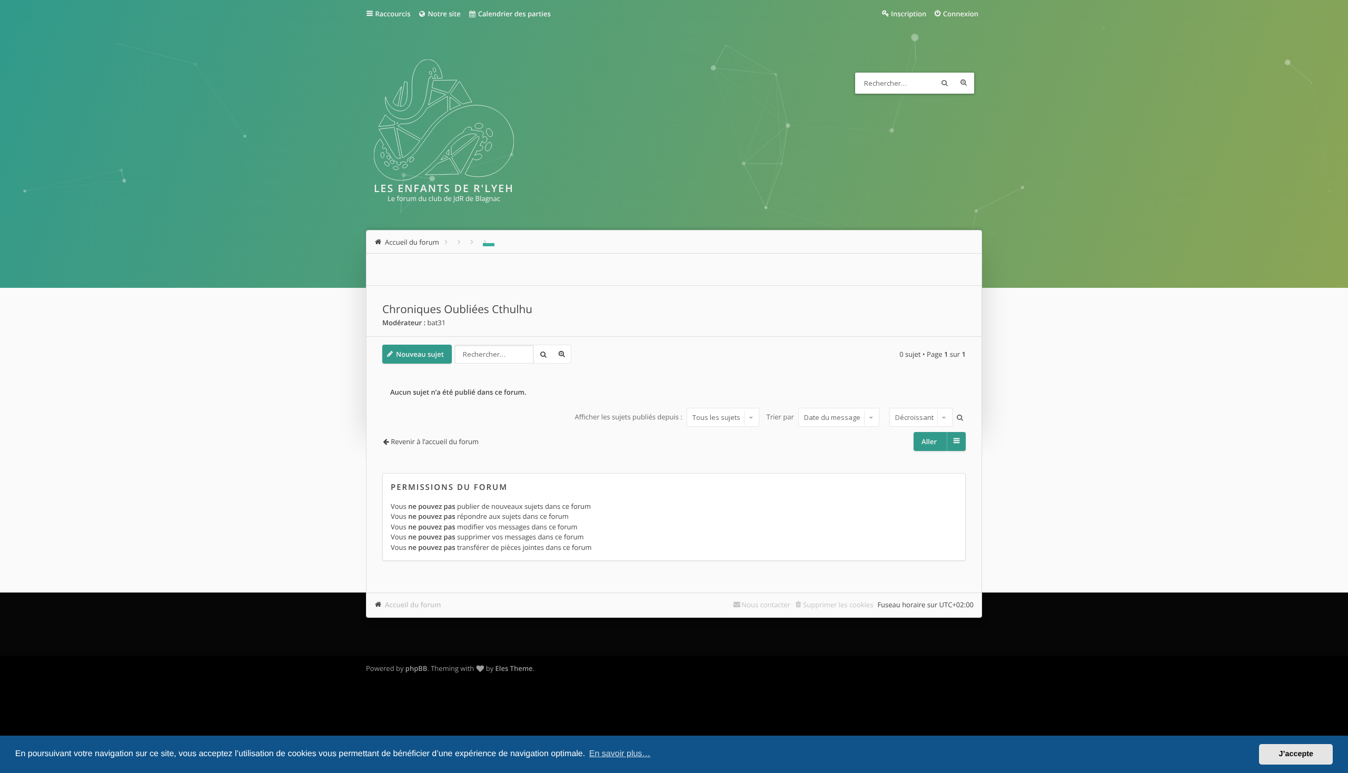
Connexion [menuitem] (960, 13)
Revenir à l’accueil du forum (435, 441)
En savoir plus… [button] (620, 753)
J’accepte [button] (1295, 754)
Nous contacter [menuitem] (765, 604)
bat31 (436, 322)
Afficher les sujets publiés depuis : (629, 417)
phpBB (416, 668)
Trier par (781, 417)
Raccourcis (393, 13)
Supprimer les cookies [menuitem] (838, 604)
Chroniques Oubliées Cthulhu (457, 309)
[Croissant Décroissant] (919, 417)
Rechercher (944, 83)
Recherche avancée (963, 83)
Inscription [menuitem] (908, 13)
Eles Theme (514, 668)
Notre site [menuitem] (443, 13)
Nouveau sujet (420, 354)
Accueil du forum (413, 604)
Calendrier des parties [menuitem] (513, 13)
